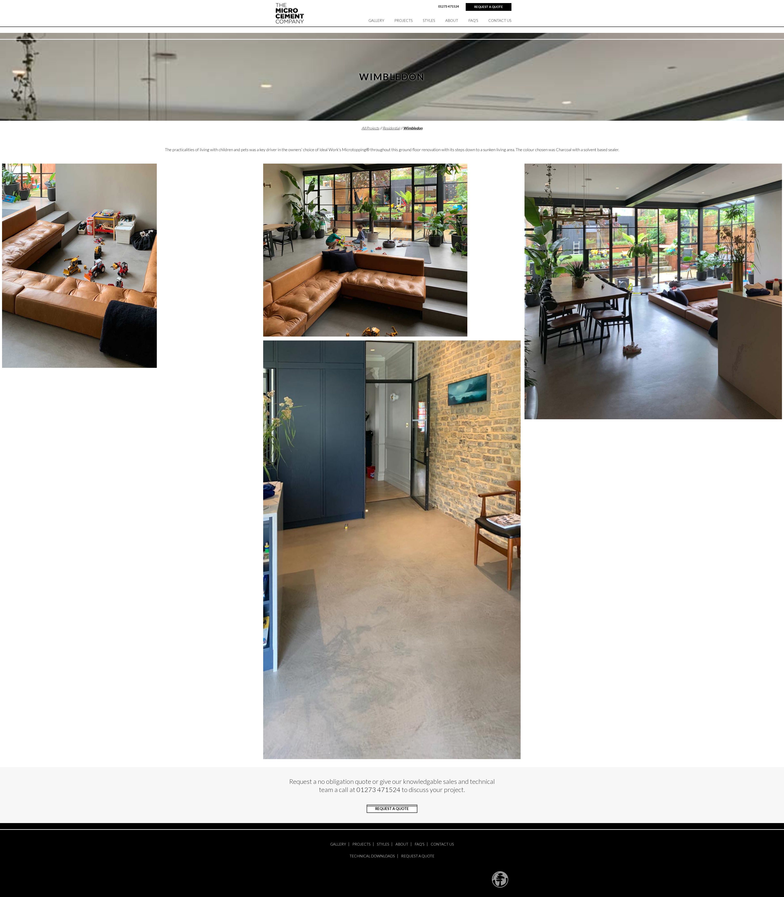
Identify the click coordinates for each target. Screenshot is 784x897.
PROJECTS (403, 20)
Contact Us (499, 20)
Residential (391, 128)
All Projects (370, 128)
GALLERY (376, 20)
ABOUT (451, 20)
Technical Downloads (372, 856)
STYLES (429, 20)
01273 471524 (448, 6)
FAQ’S (473, 20)
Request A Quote (417, 856)
